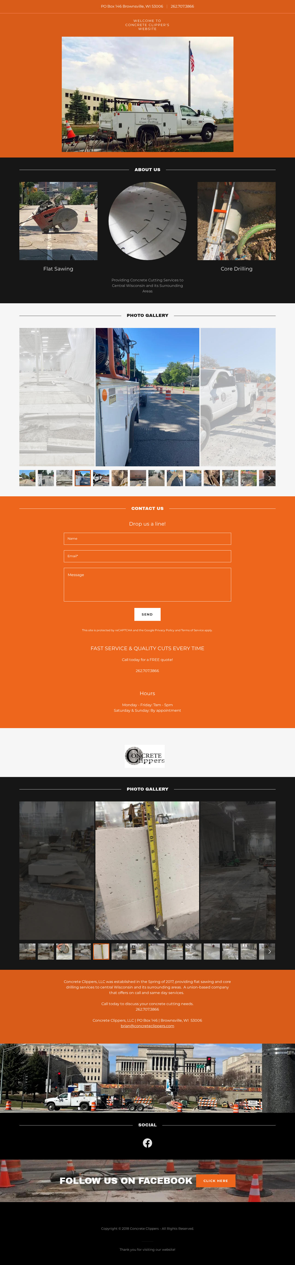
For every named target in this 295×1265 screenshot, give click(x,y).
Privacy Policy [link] (164, 630)
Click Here (216, 1181)
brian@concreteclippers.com (147, 1026)
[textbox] (147, 539)
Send (147, 614)
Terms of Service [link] (192, 630)
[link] (147, 1143)
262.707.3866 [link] (182, 6)
